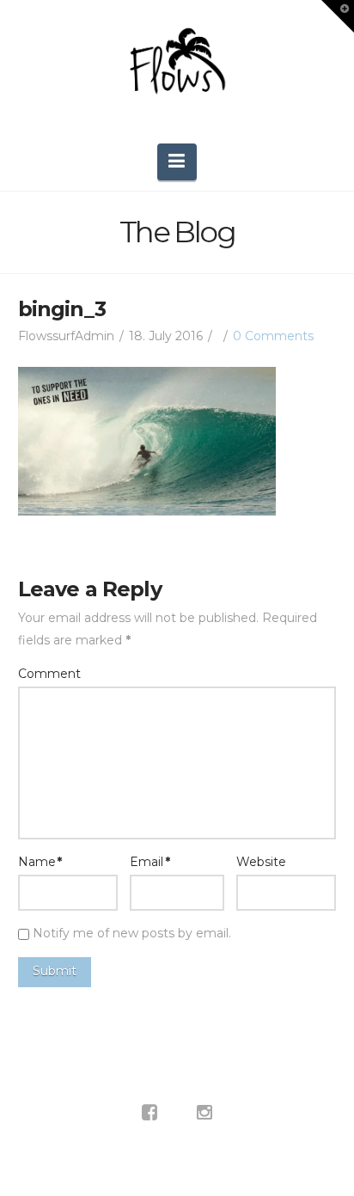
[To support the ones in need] (177, 67)
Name (40, 862)
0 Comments (273, 336)
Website (261, 862)
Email (150, 862)
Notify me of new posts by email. (132, 933)
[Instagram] (204, 1112)
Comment (49, 673)
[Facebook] (149, 1112)
